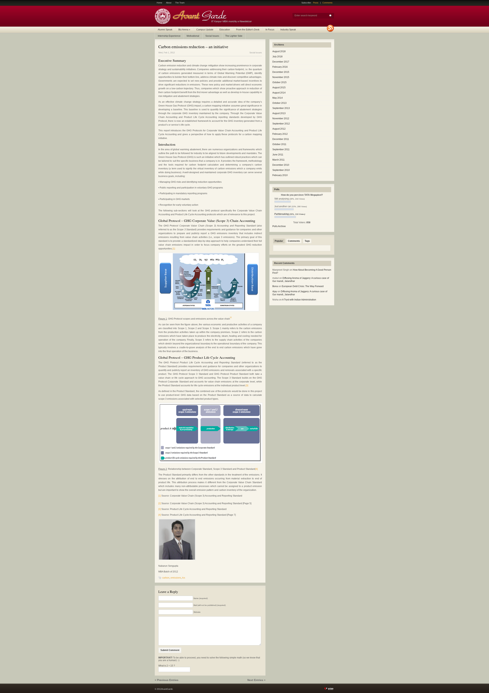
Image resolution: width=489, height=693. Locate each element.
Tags (307, 241)
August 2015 (279, 87)
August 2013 (279, 113)
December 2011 (280, 139)
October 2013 (279, 103)
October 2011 (279, 144)
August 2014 (279, 92)
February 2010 (280, 175)
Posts (315, 3)
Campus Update (204, 29)
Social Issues (212, 36)
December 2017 (280, 61)
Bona (275, 286)
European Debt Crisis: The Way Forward (303, 286)
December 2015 (280, 72)
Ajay (274, 291)
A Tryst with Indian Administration (299, 299)
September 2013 (281, 108)
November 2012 (280, 118)
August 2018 (279, 51)
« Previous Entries (166, 680)
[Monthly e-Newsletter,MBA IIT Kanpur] (204, 23)
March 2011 (278, 159)
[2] (159, 503)
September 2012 (281, 123)
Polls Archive (279, 226)
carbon (165, 577)
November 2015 (280, 77)
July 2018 (277, 56)
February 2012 (280, 134)
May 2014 (277, 98)
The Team (180, 3)
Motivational (193, 36)
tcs (183, 577)
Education (224, 29)
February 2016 (280, 67)
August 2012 (279, 128)
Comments (327, 3)
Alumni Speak (165, 29)
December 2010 (280, 165)
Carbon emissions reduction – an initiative (193, 46)
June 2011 (277, 154)
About (168, 3)
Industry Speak (288, 29)
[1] (173, 248)
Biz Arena (184, 29)
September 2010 (281, 170)
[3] (247, 385)
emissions (176, 577)
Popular (279, 241)
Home (159, 3)
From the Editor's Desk (247, 29)
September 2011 (281, 149)
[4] (256, 469)
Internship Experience (169, 36)
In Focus (270, 29)
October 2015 (279, 82)
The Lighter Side (233, 36)
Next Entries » (256, 680)
